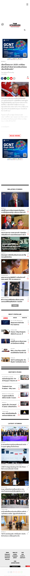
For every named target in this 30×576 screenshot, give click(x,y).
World (3, 61)
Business (4, 465)
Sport (13, 348)
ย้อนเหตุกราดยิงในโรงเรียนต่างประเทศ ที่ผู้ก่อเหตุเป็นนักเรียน (13, 256)
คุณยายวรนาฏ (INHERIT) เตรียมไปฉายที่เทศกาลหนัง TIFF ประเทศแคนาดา (13, 278)
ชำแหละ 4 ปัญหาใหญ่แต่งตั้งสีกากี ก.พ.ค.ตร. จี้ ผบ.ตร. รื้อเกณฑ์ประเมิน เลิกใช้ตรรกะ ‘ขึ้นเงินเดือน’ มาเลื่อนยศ (18, 333)
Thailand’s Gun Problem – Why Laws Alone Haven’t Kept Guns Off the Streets (9, 387)
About (15, 557)
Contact (22, 557)
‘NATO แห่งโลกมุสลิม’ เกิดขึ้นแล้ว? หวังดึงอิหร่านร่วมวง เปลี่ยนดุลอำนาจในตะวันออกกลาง (18, 361)
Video (15, 554)
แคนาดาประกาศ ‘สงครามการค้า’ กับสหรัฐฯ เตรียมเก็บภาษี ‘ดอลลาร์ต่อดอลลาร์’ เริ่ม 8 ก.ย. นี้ (13, 233)
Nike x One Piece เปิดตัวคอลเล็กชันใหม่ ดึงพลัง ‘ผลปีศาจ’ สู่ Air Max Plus (18, 351)
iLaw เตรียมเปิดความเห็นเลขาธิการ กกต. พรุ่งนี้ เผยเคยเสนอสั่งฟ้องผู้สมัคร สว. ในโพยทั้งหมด (13, 490)
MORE (15, 305)
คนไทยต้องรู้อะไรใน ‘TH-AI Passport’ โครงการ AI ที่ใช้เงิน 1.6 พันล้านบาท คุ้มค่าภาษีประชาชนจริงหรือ (9, 380)
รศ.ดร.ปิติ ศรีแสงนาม (16, 320)
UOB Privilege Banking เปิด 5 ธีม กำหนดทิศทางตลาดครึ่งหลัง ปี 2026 (13, 468)
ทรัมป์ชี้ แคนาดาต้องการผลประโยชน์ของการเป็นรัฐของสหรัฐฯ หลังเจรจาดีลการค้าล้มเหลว (13, 211)
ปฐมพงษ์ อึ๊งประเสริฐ (8, 72)
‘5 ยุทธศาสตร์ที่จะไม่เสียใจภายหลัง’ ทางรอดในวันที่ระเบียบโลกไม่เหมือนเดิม (9, 397)
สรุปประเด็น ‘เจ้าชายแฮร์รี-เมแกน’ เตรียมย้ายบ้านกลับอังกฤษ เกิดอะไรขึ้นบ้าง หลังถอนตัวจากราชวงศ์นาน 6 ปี (9, 405)
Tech (11, 376)
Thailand (14, 330)
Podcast (7, 554)
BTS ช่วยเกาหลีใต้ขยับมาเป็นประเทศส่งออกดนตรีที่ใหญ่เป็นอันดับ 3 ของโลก (12, 300)
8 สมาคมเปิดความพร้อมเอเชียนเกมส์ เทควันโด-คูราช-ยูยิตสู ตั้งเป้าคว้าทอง (13, 445)
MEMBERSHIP (15, 566)
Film (2, 275)
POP (6, 275)
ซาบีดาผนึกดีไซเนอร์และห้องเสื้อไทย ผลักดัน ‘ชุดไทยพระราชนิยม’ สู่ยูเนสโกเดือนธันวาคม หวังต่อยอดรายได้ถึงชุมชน (13, 512)
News (7, 552)
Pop (23, 552)
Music (3, 297)
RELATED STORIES (15, 189)
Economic (5, 376)
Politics (4, 487)
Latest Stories (15, 423)
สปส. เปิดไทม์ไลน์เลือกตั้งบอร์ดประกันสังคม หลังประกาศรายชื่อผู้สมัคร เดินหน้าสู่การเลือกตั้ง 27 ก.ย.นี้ (9, 414)
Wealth (15, 552)
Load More (15, 539)
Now (23, 554)
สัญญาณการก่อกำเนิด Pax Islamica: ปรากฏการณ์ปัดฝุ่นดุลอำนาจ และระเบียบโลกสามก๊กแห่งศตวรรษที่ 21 (18, 323)
